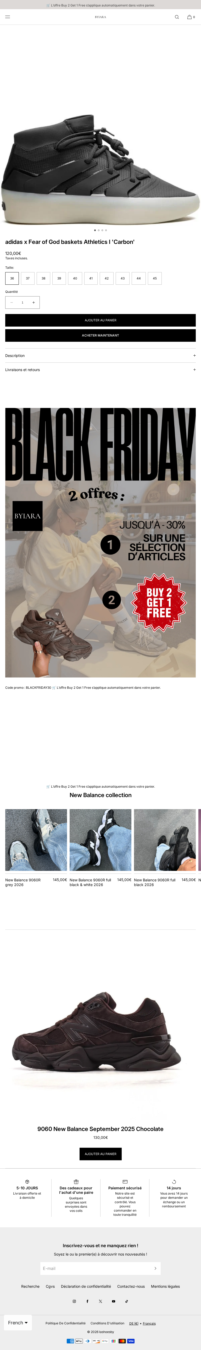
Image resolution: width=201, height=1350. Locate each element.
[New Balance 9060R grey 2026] (36, 840)
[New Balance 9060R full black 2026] (165, 840)
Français (149, 1323)
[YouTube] (113, 1301)
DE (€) (133, 1323)
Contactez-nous (131, 1286)
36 (12, 278)
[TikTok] (126, 1301)
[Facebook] (87, 1301)
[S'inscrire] (154, 1268)
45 (155, 278)
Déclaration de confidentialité (86, 1286)
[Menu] (11, 17)
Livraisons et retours (22, 369)
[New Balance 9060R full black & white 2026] (100, 840)
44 (139, 278)
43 (123, 278)
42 (107, 278)
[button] (177, 17)
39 (59, 278)
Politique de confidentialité (66, 1323)
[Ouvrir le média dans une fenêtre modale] (100, 125)
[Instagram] (74, 1301)
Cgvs (50, 1286)
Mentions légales (165, 1286)
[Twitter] (100, 1301)
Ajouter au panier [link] (100, 1154)
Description (15, 355)
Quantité (11, 292)
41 (91, 278)
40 (75, 278)
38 (43, 278)
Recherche (30, 1286)
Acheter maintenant (100, 335)
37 (28, 278)
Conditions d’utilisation (107, 1323)
